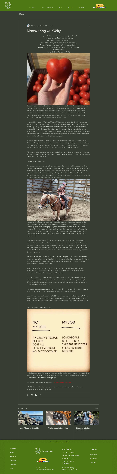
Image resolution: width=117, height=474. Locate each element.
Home (12, 453)
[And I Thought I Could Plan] (30, 418)
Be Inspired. (47, 450)
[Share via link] (40, 395)
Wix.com (51, 469)
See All (97, 408)
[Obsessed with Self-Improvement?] (86, 418)
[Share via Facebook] (27, 395)
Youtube (93, 462)
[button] (32, 6)
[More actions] (89, 26)
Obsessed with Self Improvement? (83, 429)
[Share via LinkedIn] (36, 395)
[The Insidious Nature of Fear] (58, 418)
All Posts (21, 14)
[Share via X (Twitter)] (32, 395)
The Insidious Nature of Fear (58, 428)
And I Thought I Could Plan (29, 428)
